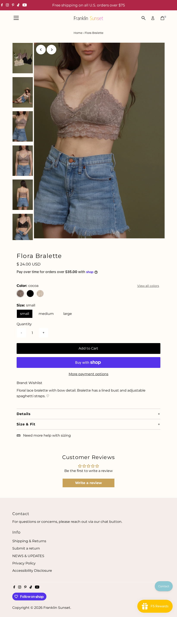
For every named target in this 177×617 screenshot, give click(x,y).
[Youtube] (24, 5)
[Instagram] (7, 5)
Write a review (88, 483)
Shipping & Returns (29, 541)
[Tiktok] (18, 5)
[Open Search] (143, 18)
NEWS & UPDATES (28, 556)
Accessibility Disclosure (32, 571)
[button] (88, 414)
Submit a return (26, 548)
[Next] (51, 50)
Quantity (24, 324)
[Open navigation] (16, 18)
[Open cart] (162, 18)
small (24, 314)
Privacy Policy (24, 563)
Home (78, 32)
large (67, 314)
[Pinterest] (13, 5)
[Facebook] (2, 5)
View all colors (148, 285)
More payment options (88, 374)
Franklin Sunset (56, 608)
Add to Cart (88, 348)
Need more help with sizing (47, 435)
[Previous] (41, 50)
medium (46, 314)
